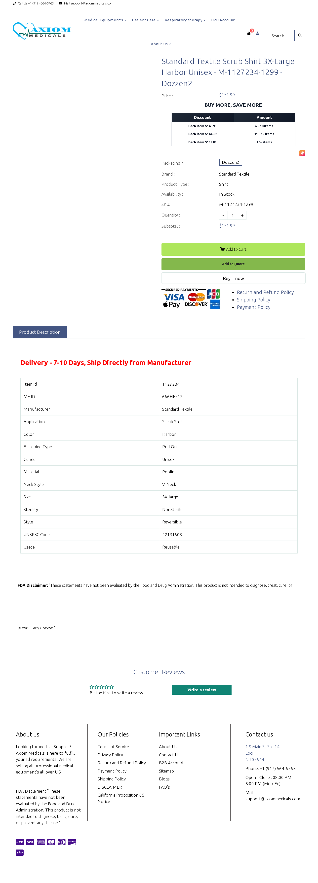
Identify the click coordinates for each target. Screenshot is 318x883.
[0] (248, 33)
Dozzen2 (230, 162)
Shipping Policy (253, 299)
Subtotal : (170, 226)
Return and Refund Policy (265, 292)
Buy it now (233, 278)
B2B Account (223, 20)
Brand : (168, 174)
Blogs (164, 778)
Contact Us (169, 754)
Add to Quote (233, 264)
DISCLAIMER (110, 787)
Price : (167, 95)
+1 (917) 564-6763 (278, 768)
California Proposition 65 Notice (121, 798)
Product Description (40, 332)
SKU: (165, 204)
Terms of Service (113, 746)
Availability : (172, 194)
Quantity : (170, 215)
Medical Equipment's (104, 20)
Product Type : (175, 184)
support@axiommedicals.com (92, 3)
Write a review (202, 690)
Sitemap (166, 771)
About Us (160, 44)
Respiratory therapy (184, 20)
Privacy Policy (110, 754)
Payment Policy (253, 307)
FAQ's (164, 787)
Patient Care (144, 20)
